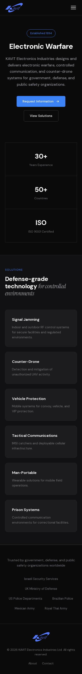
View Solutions (41, 116)
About (32, 663)
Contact (48, 663)
